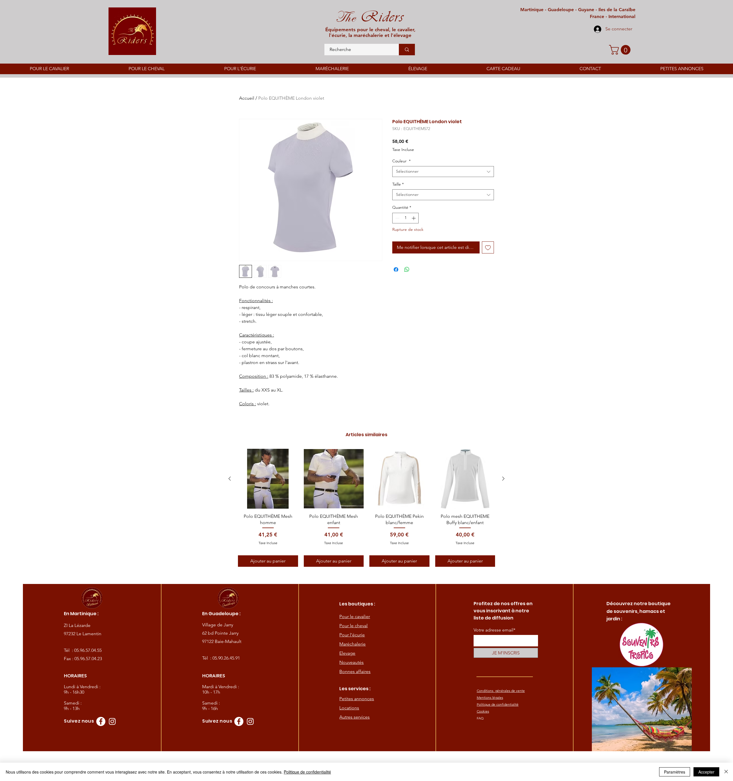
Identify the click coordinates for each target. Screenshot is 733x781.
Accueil (246, 98)
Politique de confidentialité (307, 772)
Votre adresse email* (494, 630)
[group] (366, 507)
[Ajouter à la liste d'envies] (488, 247)
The (345, 17)
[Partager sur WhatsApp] (406, 269)
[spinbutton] (405, 218)
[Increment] (414, 218)
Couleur (401, 161)
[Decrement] (396, 218)
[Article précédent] (229, 478)
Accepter (706, 772)
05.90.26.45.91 (226, 658)
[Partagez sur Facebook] (396, 269)
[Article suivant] (503, 478)
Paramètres (674, 772)
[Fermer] (726, 771)
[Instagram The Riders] (112, 721)
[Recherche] (407, 49)
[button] (621, 50)
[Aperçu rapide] (268, 479)
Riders (379, 16)
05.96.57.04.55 (88, 650)
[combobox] (443, 171)
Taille (398, 184)
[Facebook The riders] (100, 721)
